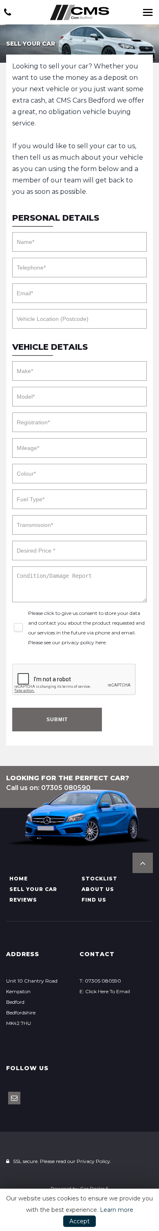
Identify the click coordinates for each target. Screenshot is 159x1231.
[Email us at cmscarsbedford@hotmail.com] (14, 1098)
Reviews (23, 900)
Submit (57, 719)
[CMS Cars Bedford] (79, 12)
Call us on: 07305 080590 (48, 788)
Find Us (94, 900)
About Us (98, 889)
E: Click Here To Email (105, 991)
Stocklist (99, 879)
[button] (142, 863)
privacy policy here (84, 642)
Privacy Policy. (94, 1161)
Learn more (116, 1209)
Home (18, 879)
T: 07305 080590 (100, 981)
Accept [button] (79, 1221)
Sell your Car (33, 889)
